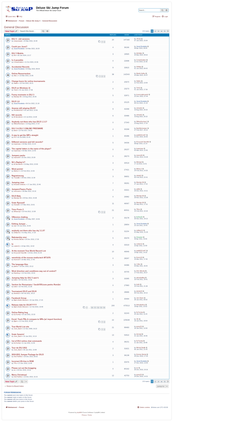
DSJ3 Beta (16, 196)
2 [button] (155, 31)
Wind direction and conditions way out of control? (34, 271)
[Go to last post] (142, 39)
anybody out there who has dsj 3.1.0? (28, 231)
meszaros (17, 191)
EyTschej (17, 314)
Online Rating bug (20, 312)
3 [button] (158, 31)
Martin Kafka (140, 73)
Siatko (16, 83)
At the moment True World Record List (29, 251)
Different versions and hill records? (27, 142)
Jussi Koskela (19, 48)
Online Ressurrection (21, 74)
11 (95, 308)
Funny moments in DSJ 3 (23, 95)
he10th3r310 (18, 110)
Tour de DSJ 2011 (19, 348)
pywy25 (139, 326)
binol (15, 130)
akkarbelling (140, 277)
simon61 (139, 108)
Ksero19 (17, 259)
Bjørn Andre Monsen (21, 300)
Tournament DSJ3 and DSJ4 (24, 291)
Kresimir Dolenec (20, 184)
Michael (139, 162)
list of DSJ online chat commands (27, 341)
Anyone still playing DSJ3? (24, 108)
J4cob (138, 39)
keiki (15, 280)
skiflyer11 (17, 232)
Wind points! (17, 169)
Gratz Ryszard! (18, 203)
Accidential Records (20, 67)
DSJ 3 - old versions (21, 39)
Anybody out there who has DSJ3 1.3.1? (29, 122)
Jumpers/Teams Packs (22, 189)
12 (98, 308)
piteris (16, 266)
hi (12, 244)
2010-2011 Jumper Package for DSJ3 (28, 354)
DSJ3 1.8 (15, 101)
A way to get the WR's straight (25, 135)
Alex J (16, 75)
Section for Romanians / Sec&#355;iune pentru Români (36, 285)
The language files (20, 264)
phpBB (79, 412)
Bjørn (16, 321)
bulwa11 (139, 217)
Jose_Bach (18, 328)
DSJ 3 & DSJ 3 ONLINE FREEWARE (27, 128)
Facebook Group (19, 298)
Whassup (17, 211)
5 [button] (164, 31)
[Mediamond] (20, 8)
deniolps (139, 53)
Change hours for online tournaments (28, 81)
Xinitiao (138, 67)
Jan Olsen (140, 298)
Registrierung (18, 176)
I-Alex (138, 264)
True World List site (20, 327)
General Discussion (16, 27)
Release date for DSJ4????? (24, 305)
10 (92, 308)
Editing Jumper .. (19, 224)
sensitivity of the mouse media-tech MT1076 (31, 258)
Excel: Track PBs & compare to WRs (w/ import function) (37, 319)
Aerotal (138, 334)
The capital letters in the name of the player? (31, 149)
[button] (167, 31)
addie (138, 189)
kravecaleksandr (142, 94)
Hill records (17, 115)
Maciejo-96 (17, 97)
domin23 (17, 293)
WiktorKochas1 (19, 124)
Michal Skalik (140, 347)
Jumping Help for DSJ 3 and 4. (25, 278)
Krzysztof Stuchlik (142, 142)
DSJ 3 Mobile (17, 53)
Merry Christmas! (19, 375)
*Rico (138, 209)
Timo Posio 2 (18, 209)
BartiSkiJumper (141, 128)
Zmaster (139, 237)
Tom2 (16, 90)
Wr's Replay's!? (18, 162)
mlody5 (138, 175)
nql (15, 226)
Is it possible (17, 60)
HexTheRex (18, 356)
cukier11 (17, 246)
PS (15, 137)
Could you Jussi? (19, 47)
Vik (137, 319)
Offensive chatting (20, 217)
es (15, 370)
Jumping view (18, 182)
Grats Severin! (18, 334)
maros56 (17, 157)
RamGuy (17, 273)
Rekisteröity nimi (19, 237)
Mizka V (16, 171)
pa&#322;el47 (141, 135)
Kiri (15, 55)
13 (101, 308)
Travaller (17, 178)
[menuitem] (19, 16)
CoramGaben (18, 62)
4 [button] (161, 31)
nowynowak (18, 41)
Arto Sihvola (140, 271)
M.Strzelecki (18, 117)
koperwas (17, 144)
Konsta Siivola (19, 239)
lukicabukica (140, 304)
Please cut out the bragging (24, 368)
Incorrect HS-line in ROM (23, 361)
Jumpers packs (18, 155)
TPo (15, 363)
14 (104, 308)
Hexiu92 (17, 205)
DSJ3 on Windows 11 (21, 88)
